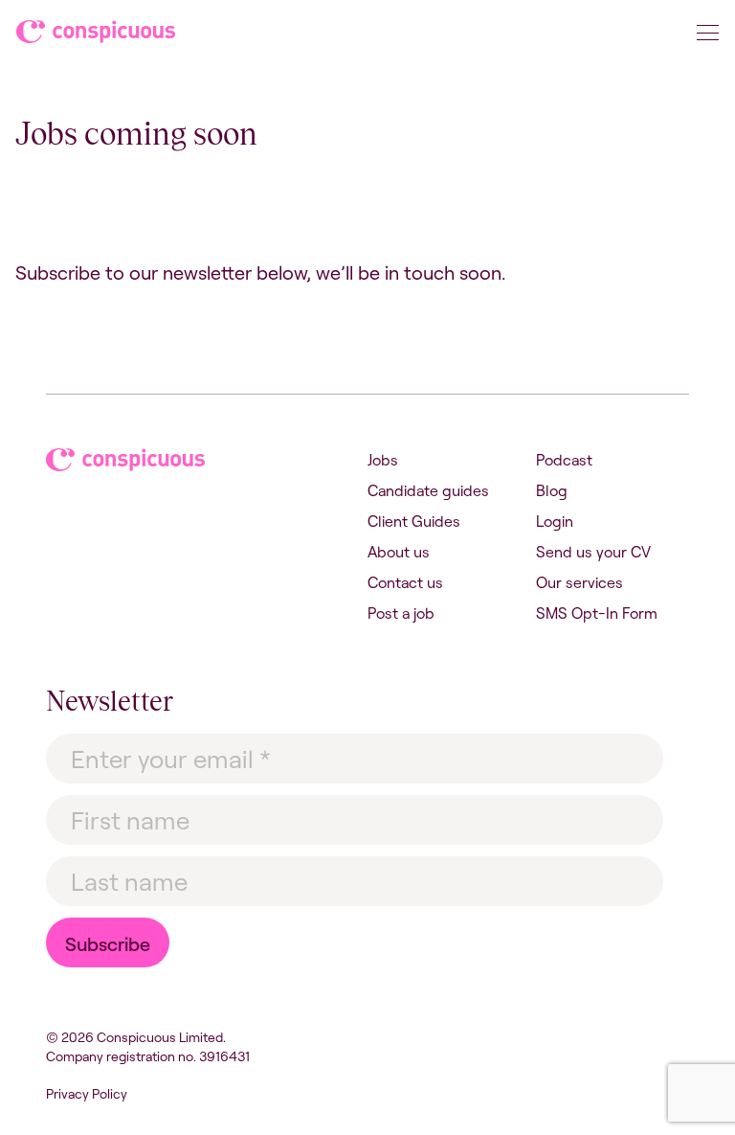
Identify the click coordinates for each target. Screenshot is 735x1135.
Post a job (401, 613)
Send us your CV (593, 551)
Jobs (383, 459)
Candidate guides (428, 490)
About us (399, 551)
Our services (579, 582)
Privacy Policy (86, 1093)
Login (554, 521)
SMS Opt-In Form (596, 613)
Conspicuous (97, 35)
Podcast (564, 459)
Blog (552, 490)
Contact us (405, 582)
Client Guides (414, 521)
